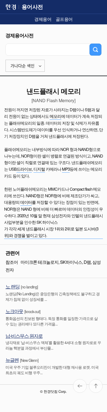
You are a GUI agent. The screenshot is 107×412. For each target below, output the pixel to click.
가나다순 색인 (22, 65)
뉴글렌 (12, 359)
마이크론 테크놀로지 (39, 262)
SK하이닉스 (71, 262)
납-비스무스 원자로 (24, 335)
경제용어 (42, 19)
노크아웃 (14, 310)
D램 (87, 262)
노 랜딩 (12, 286)
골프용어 (64, 19)
